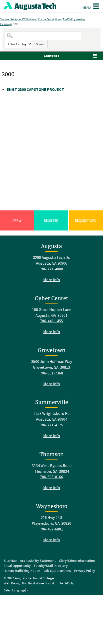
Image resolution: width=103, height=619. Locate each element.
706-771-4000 (51, 268)
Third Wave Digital (41, 583)
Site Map (10, 560)
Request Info (85, 220)
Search (40, 44)
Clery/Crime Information (77, 560)
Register (51, 220)
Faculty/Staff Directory (51, 565)
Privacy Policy (84, 570)
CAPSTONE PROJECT (35, 89)
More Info (51, 279)
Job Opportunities (57, 570)
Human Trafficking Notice (22, 570)
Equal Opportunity (17, 565)
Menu (87, 7)
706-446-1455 (51, 320)
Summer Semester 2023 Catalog (18, 19)
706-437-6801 (51, 528)
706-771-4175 (51, 424)
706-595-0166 (51, 476)
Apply (17, 220)
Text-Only (67, 583)
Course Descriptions (49, 19)
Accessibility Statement (38, 560)
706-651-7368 (51, 372)
